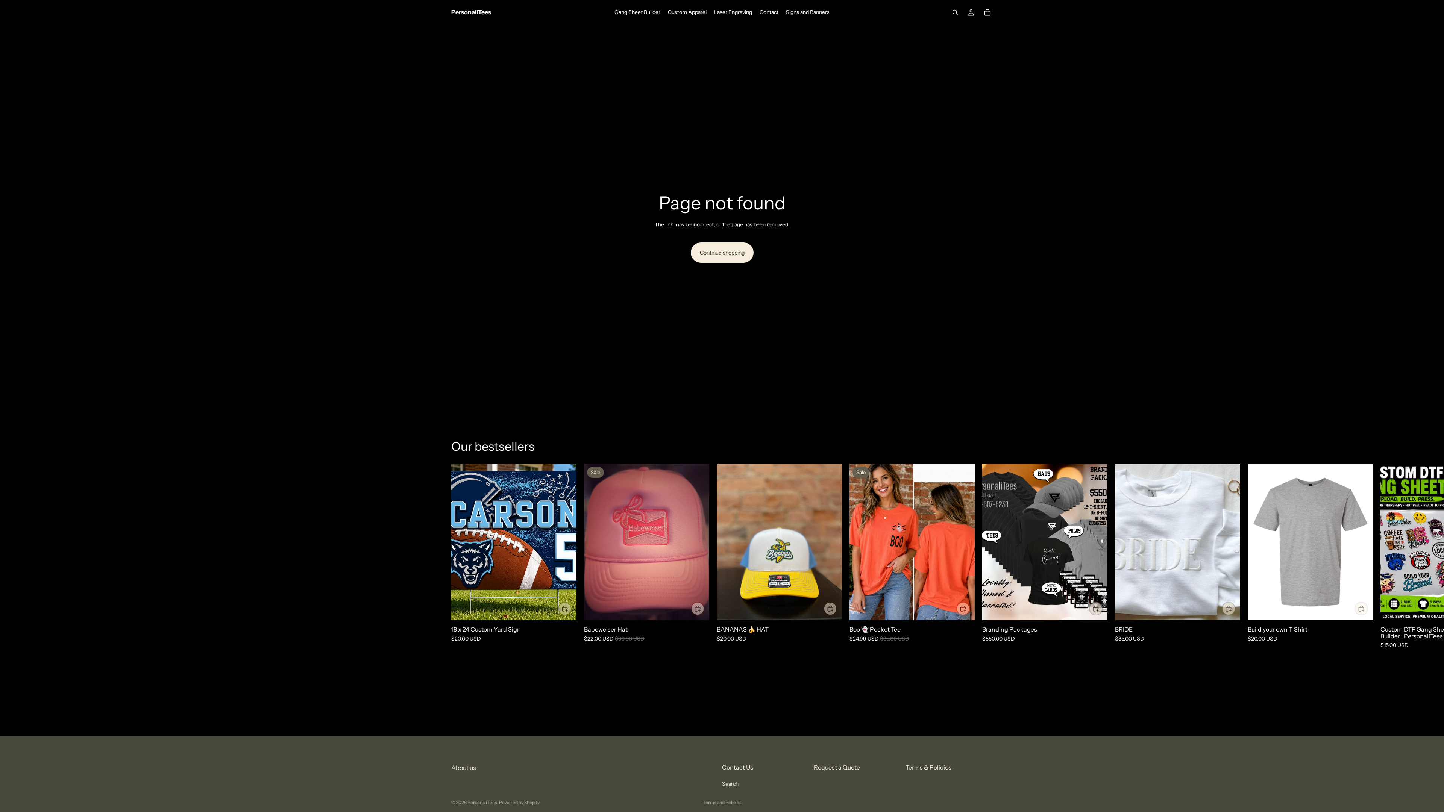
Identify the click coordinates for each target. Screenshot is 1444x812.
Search (730, 783)
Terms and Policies (722, 802)
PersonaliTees (482, 802)
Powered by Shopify (519, 802)
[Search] (955, 12)
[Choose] (565, 608)
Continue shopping (722, 252)
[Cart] (987, 12)
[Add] (697, 608)
